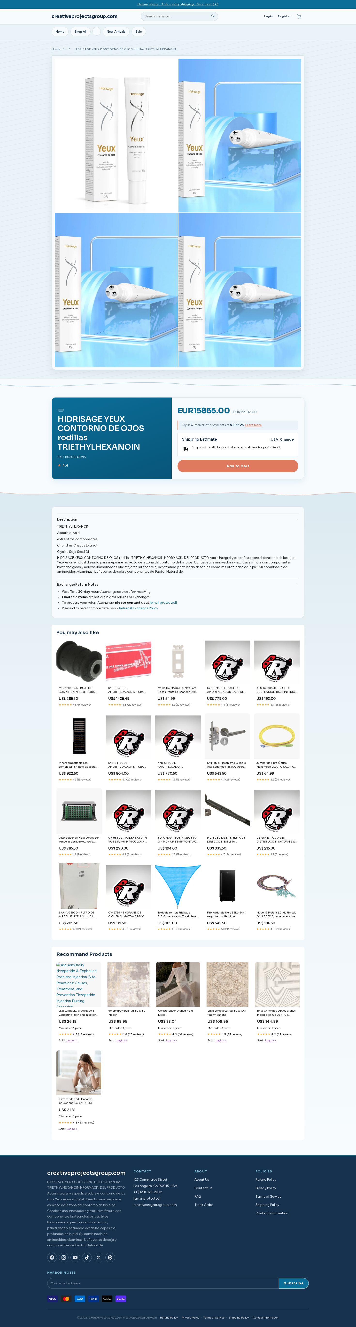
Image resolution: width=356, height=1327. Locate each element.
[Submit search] (213, 16)
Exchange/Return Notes (77, 584)
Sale (139, 31)
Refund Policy (265, 1180)
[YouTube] (75, 1257)
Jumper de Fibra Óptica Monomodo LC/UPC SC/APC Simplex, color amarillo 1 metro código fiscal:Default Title (276, 765)
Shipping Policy (267, 1205)
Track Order (203, 1205)
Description (67, 519)
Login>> (72, 1040)
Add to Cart (237, 466)
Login (268, 16)
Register (284, 16)
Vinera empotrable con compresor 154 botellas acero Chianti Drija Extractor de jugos (79, 765)
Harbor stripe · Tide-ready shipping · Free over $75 (178, 4)
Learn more (253, 425)
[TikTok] (87, 1257)
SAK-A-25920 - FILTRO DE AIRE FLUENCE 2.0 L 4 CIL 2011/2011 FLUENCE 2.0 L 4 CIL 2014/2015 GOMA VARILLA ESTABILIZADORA (77, 915)
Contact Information (271, 1213)
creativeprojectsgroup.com (84, 16)
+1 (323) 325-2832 (147, 1192)
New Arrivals (116, 31)
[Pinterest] (110, 1257)
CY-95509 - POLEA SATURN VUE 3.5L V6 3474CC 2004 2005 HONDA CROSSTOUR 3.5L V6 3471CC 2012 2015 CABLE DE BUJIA (127, 840)
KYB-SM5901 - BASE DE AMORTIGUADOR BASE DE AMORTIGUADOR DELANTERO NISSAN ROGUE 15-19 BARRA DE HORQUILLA (227, 690)
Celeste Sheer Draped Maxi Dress (175, 1012)
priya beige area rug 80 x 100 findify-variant (227, 1012)
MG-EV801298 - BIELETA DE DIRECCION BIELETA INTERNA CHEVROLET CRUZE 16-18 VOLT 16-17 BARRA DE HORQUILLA (226, 840)
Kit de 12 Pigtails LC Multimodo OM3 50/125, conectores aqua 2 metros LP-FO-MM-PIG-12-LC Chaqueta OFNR (276, 915)
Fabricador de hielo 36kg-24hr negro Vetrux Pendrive (226, 914)
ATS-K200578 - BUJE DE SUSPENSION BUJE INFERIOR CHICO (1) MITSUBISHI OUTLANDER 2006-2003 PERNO (276, 690)
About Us (201, 1180)
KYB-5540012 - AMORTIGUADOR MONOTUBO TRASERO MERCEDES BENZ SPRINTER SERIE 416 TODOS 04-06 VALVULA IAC (177, 765)
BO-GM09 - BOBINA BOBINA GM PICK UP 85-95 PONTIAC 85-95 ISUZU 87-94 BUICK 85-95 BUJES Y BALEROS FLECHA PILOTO (177, 840)
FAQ (197, 1196)
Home (60, 31)
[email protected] (163, 603)
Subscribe (294, 1283)
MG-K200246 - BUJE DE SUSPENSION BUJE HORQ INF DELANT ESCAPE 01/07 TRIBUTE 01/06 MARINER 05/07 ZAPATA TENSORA (77, 690)
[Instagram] (64, 1257)
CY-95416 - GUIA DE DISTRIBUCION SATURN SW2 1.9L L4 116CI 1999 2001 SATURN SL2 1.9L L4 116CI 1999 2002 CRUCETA (276, 840)
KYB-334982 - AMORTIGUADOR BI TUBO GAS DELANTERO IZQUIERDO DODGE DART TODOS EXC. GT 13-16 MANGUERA (126, 690)
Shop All (80, 31)
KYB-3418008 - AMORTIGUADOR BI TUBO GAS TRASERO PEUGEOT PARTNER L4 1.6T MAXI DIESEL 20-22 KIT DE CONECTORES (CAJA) (126, 765)
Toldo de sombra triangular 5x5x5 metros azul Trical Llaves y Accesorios (177, 915)
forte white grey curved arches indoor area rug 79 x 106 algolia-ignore (276, 1013)
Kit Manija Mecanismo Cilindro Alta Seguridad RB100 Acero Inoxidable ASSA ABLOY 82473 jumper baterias (226, 765)
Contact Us (203, 1188)
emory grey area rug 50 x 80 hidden (127, 1012)
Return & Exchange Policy (138, 608)
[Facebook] (52, 1257)
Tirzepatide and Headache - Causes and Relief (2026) (76, 1101)
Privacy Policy (265, 1188)
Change (287, 439)
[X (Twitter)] (98, 1257)
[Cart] (299, 16)
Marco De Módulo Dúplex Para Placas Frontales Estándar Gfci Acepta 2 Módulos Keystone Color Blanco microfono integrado (177, 690)
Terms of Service (268, 1196)
